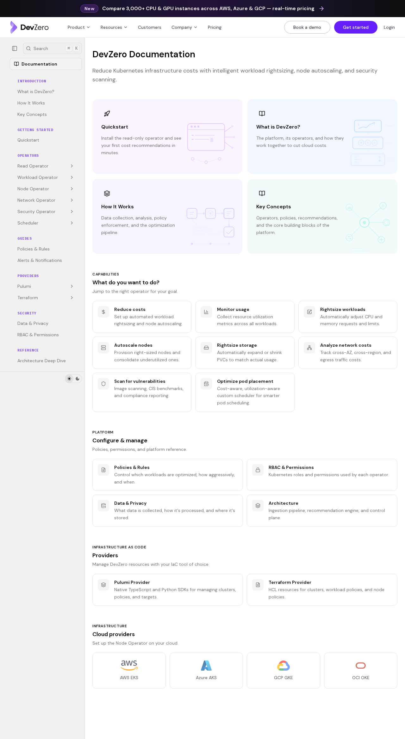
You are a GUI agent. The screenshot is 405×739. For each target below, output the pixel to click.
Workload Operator (37, 177)
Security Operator (36, 211)
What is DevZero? (35, 91)
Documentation (39, 64)
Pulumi (24, 286)
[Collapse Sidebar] (14, 48)
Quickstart (28, 140)
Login (389, 27)
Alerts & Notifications (39, 260)
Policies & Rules (33, 249)
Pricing (214, 27)
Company (181, 27)
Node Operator (33, 189)
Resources (111, 27)
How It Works (31, 103)
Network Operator (36, 200)
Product (76, 27)
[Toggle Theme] (73, 378)
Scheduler (27, 223)
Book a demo (307, 27)
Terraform (27, 297)
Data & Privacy (32, 323)
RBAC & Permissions (38, 335)
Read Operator (32, 166)
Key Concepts (32, 114)
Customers (149, 27)
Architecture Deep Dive (41, 360)
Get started (356, 27)
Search (56, 48)
